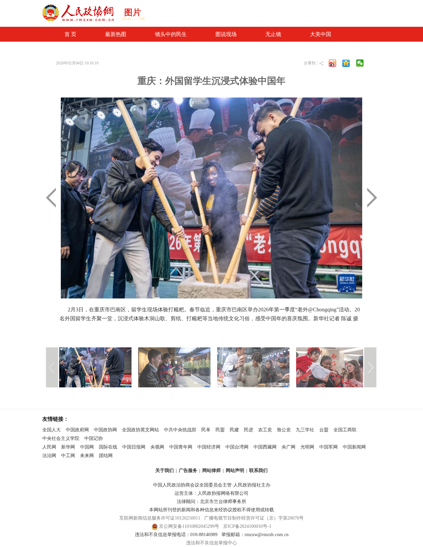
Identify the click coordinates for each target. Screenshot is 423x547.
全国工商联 (345, 429)
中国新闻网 (354, 447)
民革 (206, 429)
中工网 (68, 455)
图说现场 (226, 34)
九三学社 (305, 429)
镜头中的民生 (171, 34)
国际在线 (108, 447)
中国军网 (328, 447)
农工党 (265, 429)
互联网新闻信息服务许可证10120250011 (159, 518)
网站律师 (211, 470)
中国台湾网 (237, 447)
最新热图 (115, 34)
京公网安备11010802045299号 (189, 526)
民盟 (220, 429)
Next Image (302, 197)
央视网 (157, 447)
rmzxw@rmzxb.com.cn (266, 534)
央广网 (288, 447)
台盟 (323, 429)
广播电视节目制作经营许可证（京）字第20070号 (254, 518)
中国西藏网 (265, 447)
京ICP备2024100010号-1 (247, 526)
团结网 (106, 455)
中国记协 (93, 438)
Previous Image (120, 197)
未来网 (87, 455)
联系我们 (258, 470)
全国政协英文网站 (140, 429)
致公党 (284, 429)
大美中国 (320, 34)
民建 (234, 429)
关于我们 (164, 470)
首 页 (70, 34)
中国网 (87, 447)
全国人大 (51, 429)
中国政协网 (105, 429)
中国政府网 (77, 429)
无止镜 (273, 34)
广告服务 (188, 470)
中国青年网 (180, 447)
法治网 (49, 455)
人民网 (49, 447)
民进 (248, 429)
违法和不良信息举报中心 (211, 542)
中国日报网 (133, 447)
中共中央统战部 (180, 429)
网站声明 (235, 470)
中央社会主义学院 (60, 438)
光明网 (307, 447)
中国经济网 (208, 447)
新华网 (68, 447)
